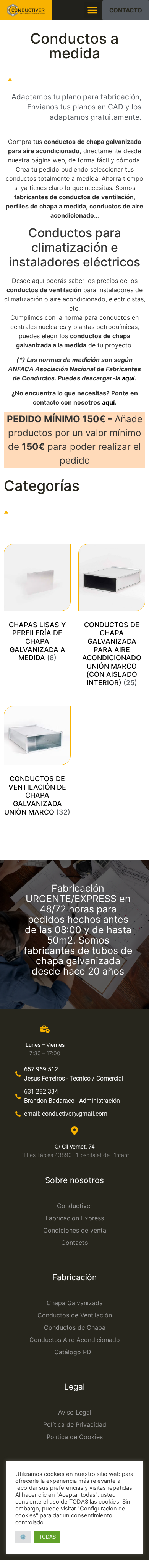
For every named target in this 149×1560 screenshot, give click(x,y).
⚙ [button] (23, 1537)
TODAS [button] (47, 1537)
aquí (108, 402)
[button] (92, 10)
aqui (128, 378)
